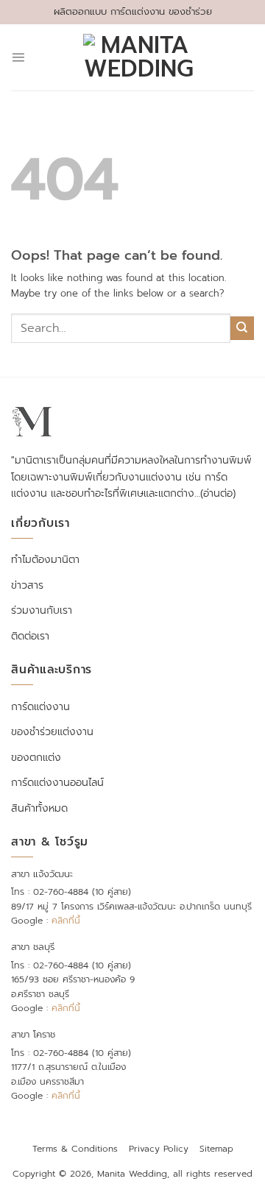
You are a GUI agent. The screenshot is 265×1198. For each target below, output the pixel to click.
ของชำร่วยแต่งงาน (52, 732)
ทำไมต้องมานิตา (45, 559)
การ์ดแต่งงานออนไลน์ (57, 782)
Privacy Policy (158, 1148)
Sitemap (216, 1148)
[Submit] (242, 328)
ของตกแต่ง (36, 757)
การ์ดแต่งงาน (40, 707)
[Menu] (18, 57)
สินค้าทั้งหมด (39, 808)
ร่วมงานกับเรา (41, 610)
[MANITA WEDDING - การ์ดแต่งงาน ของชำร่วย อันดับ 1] (138, 57)
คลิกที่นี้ (66, 920)
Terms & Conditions (75, 1148)
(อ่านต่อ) (218, 493)
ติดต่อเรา (30, 636)
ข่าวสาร (27, 585)
